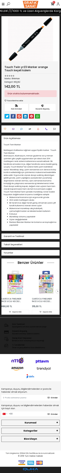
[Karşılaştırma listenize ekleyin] (30, 129)
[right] (57, 291)
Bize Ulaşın (30, 438)
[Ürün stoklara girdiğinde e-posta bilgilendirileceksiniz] (38, 129)
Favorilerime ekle (15, 100)
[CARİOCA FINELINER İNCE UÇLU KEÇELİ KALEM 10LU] (46, 282)
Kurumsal (30, 422)
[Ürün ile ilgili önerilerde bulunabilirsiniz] (55, 129)
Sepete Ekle (17, 312)
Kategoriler (30, 430)
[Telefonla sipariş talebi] (47, 129)
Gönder (54, 397)
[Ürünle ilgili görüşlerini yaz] (22, 129)
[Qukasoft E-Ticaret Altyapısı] (30, 470)
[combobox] (5, 414)
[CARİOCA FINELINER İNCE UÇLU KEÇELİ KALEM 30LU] (15, 282)
